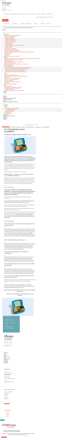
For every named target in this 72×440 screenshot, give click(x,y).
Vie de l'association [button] (45, 126)
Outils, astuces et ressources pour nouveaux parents (16, 69)
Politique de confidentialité (6, 362)
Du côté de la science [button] (30, 126)
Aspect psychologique (8, 80)
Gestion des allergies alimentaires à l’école (9, 320)
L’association (5, 104)
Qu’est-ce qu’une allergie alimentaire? (12, 35)
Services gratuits (7, 86)
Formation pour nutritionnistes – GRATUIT (13, 87)
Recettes (42, 23)
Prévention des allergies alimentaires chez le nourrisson (16, 63)
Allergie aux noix (8, 43)
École (5, 72)
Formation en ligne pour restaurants (12, 88)
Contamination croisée (9, 60)
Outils (39, 13)
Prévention (5, 57)
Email (5, 393)
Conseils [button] (23, 126)
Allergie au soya (8, 47)
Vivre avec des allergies (25, 23)
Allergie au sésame (9, 46)
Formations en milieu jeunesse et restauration (13, 90)
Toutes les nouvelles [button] (6, 126)
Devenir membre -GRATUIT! (9, 115)
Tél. (5, 395)
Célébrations (6, 77)
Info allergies (6, 34)
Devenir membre (7, 113)
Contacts (5, 116)
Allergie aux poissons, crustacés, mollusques (14, 45)
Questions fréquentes (7, 99)
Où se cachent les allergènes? (10, 48)
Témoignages (7, 82)
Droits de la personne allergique (11, 79)
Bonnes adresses (50, 13)
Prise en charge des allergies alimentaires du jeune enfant (17, 68)
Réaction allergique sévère (9, 62)
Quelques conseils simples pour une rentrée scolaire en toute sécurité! (17, 13)
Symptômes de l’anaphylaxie (10, 36)
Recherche (5, 118)
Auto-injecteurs (7, 54)
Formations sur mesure (9, 89)
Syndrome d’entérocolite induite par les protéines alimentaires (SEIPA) (18, 51)
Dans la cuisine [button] (38, 126)
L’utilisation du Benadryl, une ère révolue (11, 323)
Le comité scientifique (9, 110)
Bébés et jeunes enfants (9, 66)
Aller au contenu (3, 0)
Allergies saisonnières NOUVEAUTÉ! (11, 56)
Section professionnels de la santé (43, 17)
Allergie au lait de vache (10, 40)
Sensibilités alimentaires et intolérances (12, 50)
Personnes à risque (8, 52)
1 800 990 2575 (10, 373)
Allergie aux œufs (8, 44)
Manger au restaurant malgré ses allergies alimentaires (15, 76)
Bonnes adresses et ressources (10, 83)
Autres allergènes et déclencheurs (11, 49)
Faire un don (5, 114)
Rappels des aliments (7, 358)
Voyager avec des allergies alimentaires (12, 78)
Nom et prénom (7, 391)
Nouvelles (32, 13)
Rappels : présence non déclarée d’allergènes (13, 61)
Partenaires (5, 359)
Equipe (5, 107)
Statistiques (6, 55)
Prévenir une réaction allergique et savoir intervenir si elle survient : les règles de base (22, 58)
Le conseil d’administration (11, 109)
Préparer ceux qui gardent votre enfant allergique (15, 71)
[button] (32, 123)
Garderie (6, 73)
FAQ (36, 13)
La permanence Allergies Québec (12, 108)
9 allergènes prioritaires (9, 37)
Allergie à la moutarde (10, 41)
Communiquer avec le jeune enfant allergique (14, 70)
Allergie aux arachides (9, 38)
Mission (5, 105)
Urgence (48, 23)
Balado (4, 97)
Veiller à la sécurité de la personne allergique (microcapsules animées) (9, 327)
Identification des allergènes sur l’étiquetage (13, 59)
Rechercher (4, 7)
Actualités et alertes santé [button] (16, 126)
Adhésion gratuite (7, 356)
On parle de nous (7, 112)
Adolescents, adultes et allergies (10, 75)
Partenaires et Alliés (9, 111)
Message (5, 397)
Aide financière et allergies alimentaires (12, 81)
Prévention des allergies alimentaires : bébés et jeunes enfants (18, 67)
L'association (43, 13)
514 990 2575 (7, 371)
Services (35, 23)
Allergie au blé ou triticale (10, 39)
